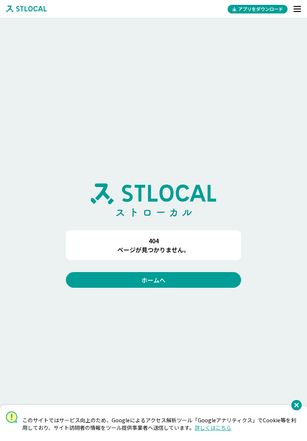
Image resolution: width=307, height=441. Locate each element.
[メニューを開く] (297, 9)
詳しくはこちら (213, 427)
